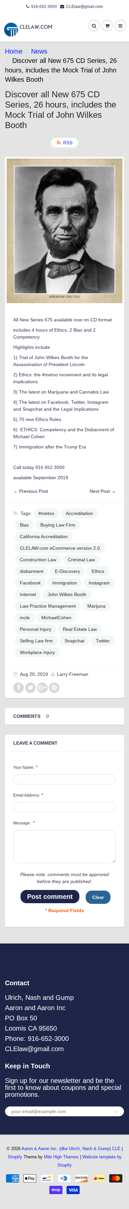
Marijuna (96, 606)
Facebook (30, 582)
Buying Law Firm (57, 525)
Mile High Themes (61, 1156)
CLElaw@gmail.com (84, 6)
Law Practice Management (48, 606)
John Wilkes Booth (67, 594)
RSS (67, 142)
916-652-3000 (44, 6)
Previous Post (33, 491)
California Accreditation (44, 536)
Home (13, 51)
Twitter (103, 640)
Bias (24, 525)
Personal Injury (35, 629)
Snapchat (74, 640)
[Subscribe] (115, 1111)
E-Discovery (67, 571)
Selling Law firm (36, 640)
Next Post (100, 491)
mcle (25, 617)
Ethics (98, 571)
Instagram (99, 582)
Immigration (64, 582)
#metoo (46, 513)
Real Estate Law (80, 629)
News (39, 51)
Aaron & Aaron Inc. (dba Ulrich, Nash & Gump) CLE (71, 1148)
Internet (28, 594)
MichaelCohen (56, 617)
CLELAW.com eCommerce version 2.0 (60, 548)
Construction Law (38, 559)
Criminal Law (81, 559)
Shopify (15, 1156)
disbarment (31, 571)
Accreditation (79, 513)
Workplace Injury (37, 652)
